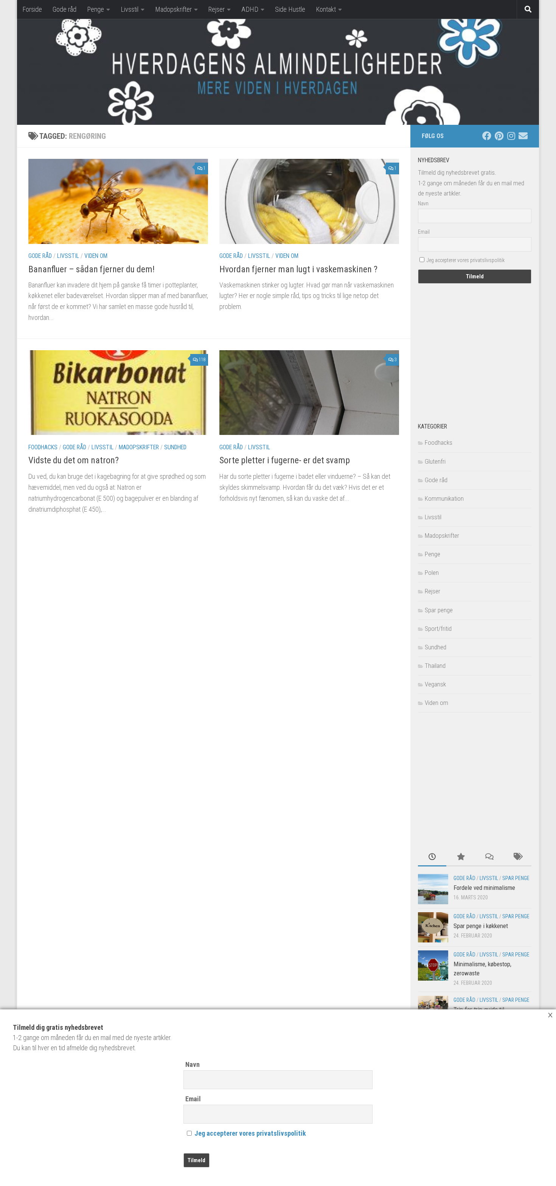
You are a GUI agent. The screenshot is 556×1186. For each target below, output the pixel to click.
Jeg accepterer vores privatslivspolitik (250, 1133)
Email (193, 1099)
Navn (192, 1064)
